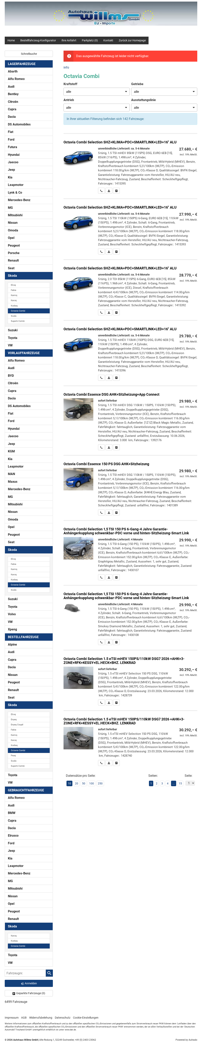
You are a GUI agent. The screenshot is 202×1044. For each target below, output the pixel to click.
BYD (11, 376)
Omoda (13, 230)
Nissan (13, 223)
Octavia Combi (18, 311)
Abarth (13, 71)
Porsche (14, 253)
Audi (11, 86)
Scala (13, 316)
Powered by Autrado (186, 1039)
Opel (11, 238)
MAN (11, 474)
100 (91, 783)
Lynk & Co (15, 192)
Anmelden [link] (31, 983)
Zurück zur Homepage (132, 40)
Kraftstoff (70, 84)
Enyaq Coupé (17, 724)
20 (76, 783)
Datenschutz (62, 1017)
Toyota (12, 338)
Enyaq (14, 719)
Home (11, 40)
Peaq (13, 755)
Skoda (12, 275)
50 (83, 783)
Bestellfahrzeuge (23, 637)
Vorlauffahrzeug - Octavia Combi (130, 550)
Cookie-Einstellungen (85, 1017)
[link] (101, 191)
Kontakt (108, 40)
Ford (11, 139)
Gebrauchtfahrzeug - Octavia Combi (130, 418)
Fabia (13, 290)
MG (10, 208)
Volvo (12, 614)
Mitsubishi (15, 215)
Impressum (12, 1017)
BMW (11, 813)
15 (180, 783)
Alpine (12, 644)
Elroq (13, 285)
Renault (13, 260)
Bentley (13, 94)
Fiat (10, 132)
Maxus (12, 481)
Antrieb (69, 100)
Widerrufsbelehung (40, 1017)
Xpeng (12, 629)
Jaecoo (13, 162)
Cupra (12, 109)
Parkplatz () (90, 40)
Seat (11, 268)
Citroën (13, 102)
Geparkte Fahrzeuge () (30, 993)
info (66, 67)
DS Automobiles (19, 124)
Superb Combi (18, 321)
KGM (11, 451)
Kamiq (14, 295)
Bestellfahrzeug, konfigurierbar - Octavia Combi (130, 164)
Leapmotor (15, 185)
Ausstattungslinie (143, 100)
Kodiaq (14, 305)
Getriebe (137, 84)
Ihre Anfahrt (69, 40)
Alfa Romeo (16, 79)
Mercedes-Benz (19, 200)
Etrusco (13, 835)
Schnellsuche (29, 53)
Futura (12, 147)
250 (100, 783)
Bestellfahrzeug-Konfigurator (38, 40)
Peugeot (14, 245)
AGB (24, 1017)
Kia (10, 177)
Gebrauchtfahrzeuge (26, 790)
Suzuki (13, 330)
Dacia (12, 117)
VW (10, 345)
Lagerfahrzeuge (22, 64)
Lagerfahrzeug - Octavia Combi (130, 485)
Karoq (14, 300)
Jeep (11, 170)
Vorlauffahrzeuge (24, 353)
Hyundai (14, 155)
